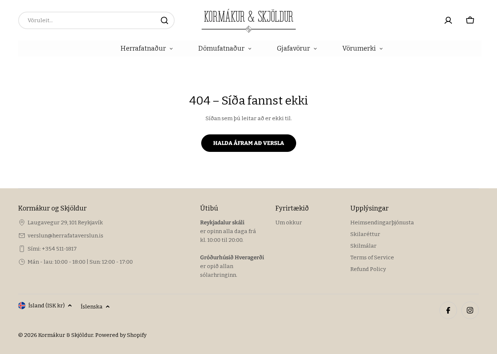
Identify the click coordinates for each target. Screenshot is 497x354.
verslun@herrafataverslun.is (65, 235)
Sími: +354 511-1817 (52, 248)
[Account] (448, 20)
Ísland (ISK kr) (46, 305)
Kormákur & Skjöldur (65, 335)
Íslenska (92, 306)
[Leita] (164, 20)
